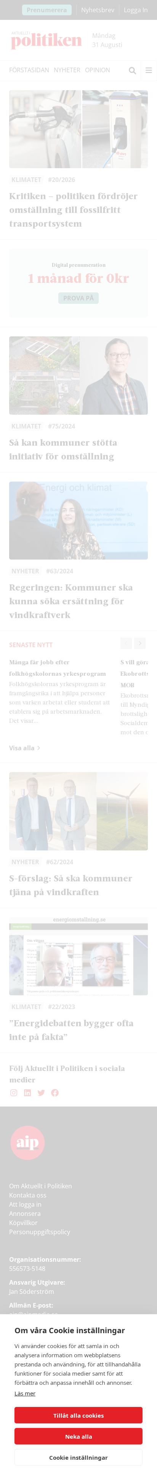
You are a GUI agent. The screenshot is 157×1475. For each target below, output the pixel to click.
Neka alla (78, 1436)
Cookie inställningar (78, 1457)
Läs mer (24, 1393)
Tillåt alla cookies (78, 1415)
